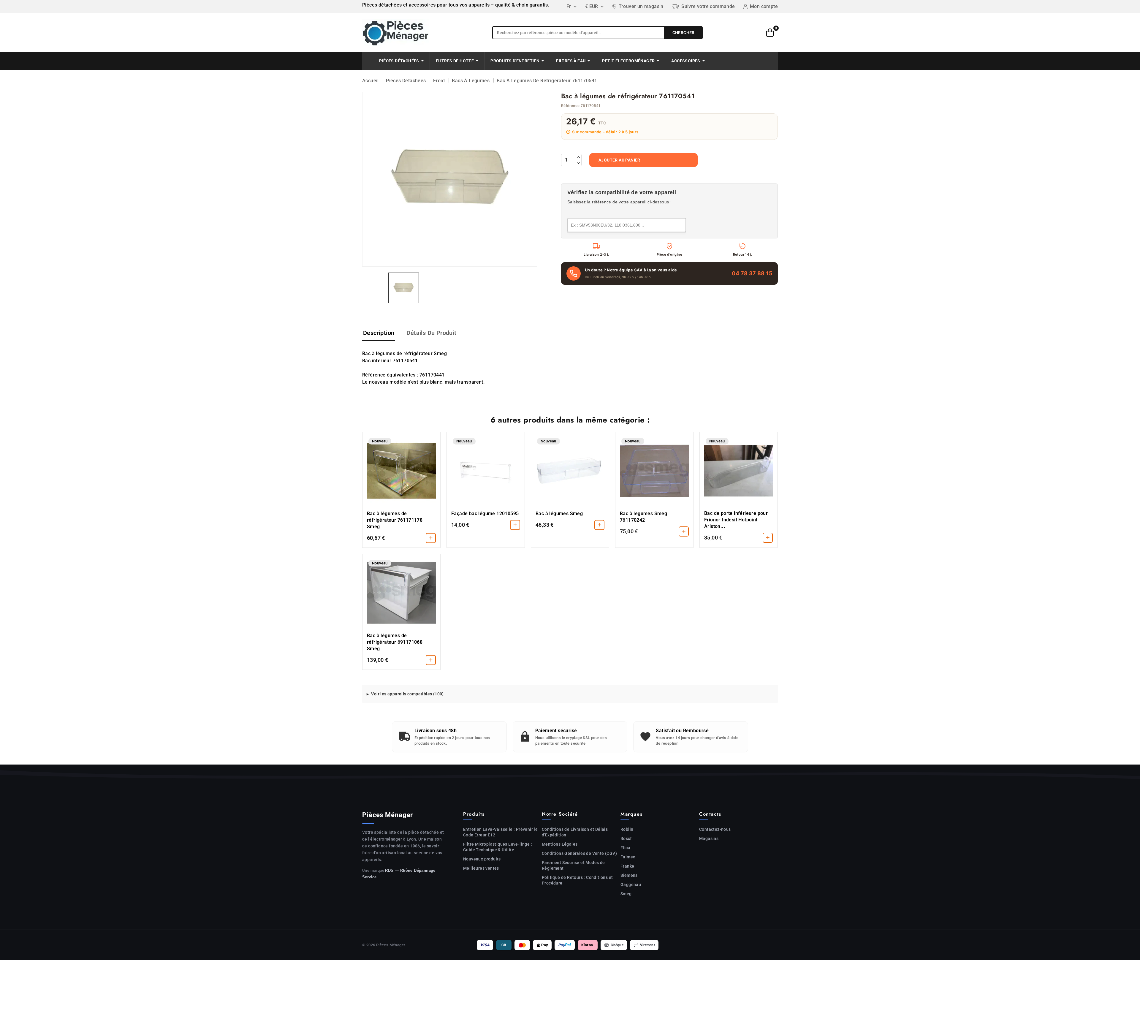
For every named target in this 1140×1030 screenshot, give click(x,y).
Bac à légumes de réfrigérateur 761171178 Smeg (394, 520)
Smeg (626, 893)
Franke (627, 866)
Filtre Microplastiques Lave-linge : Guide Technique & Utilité (497, 847)
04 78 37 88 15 (752, 273)
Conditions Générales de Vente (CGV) (579, 853)
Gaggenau (630, 884)
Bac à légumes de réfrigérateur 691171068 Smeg (394, 642)
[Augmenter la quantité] (578, 157)
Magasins (708, 838)
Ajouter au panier (619, 160)
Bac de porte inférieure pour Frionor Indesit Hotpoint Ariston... (736, 519)
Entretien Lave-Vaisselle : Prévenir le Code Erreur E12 (500, 832)
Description (378, 332)
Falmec (627, 857)
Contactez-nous (715, 829)
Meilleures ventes (481, 868)
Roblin (626, 829)
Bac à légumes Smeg (559, 513)
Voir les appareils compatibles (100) (407, 694)
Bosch (626, 838)
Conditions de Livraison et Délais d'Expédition (575, 832)
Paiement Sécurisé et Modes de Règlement (573, 865)
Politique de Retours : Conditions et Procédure (577, 880)
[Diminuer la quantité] (578, 163)
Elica (625, 847)
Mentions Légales (559, 844)
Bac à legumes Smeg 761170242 (643, 517)
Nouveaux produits (482, 859)
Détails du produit (431, 332)
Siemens (629, 875)
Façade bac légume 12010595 (485, 513)
